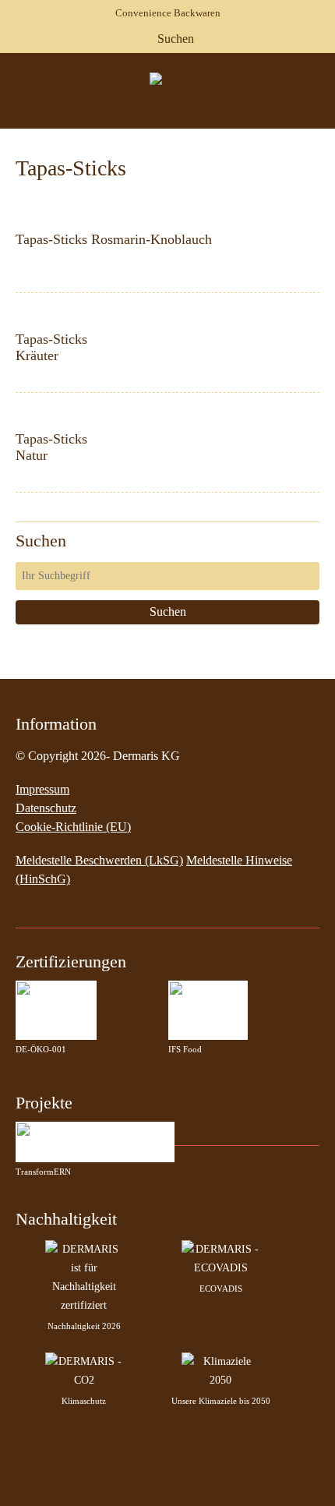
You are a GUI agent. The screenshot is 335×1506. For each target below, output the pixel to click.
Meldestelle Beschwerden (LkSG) (99, 860)
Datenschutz (46, 808)
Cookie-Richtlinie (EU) (73, 826)
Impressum (42, 789)
